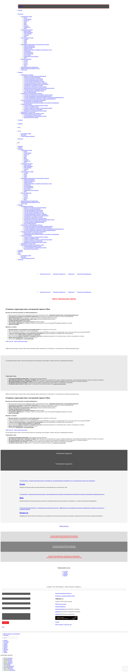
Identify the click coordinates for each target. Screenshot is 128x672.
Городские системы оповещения (32, 77)
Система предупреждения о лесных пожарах (35, 86)
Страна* (4, 606)
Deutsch (5, 647)
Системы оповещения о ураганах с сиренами (35, 82)
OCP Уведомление (28, 53)
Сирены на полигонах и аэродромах (33, 109)
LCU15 (26, 63)
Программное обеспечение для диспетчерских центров (35, 44)
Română (5, 645)
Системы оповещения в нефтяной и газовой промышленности (40, 98)
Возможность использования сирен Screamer (35, 110)
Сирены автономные (26, 104)
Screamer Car (27, 27)
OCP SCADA (27, 55)
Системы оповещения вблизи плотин (33, 80)
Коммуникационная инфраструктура (30, 68)
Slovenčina (6, 641)
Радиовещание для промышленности (33, 101)
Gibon (25, 21)
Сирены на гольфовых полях (31, 106)
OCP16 (26, 60)
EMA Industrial (27, 33)
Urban (25, 41)
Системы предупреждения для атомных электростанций (38, 94)
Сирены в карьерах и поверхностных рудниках (36, 105)
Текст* (4, 612)
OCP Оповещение (28, 52)
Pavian (25, 17)
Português (6, 649)
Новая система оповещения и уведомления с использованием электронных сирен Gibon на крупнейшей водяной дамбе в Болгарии (64, 556)
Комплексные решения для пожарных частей (32, 113)
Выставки (23, 135)
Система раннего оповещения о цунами (34, 81)
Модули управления (26, 59)
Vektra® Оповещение (29, 45)
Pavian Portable (27, 19)
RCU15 (26, 64)
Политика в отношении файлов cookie (65, 595)
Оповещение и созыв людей (28, 112)
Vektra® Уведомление (29, 47)
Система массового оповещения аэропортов (35, 89)
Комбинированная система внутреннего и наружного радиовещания (41, 102)
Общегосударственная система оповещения (35, 76)
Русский (6, 643)
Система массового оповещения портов (34, 90)
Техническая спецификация (84, 274)
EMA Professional (28, 32)
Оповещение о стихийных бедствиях (33, 85)
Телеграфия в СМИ (26, 133)
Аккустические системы (27, 37)
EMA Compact (27, 31)
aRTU (25, 28)
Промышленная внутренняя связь (29, 67)
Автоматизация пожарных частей (32, 114)
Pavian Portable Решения (30, 92)
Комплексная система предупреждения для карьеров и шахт (39, 88)
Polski (5, 651)
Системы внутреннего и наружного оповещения (33, 100)
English (5, 644)
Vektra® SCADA (28, 48)
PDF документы (59, 624)
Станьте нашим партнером (28, 136)
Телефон (4, 601)
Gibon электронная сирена (20, 341)
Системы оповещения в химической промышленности (38, 96)
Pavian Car (26, 20)
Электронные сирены (26, 16)
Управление (71, 274)
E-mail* (4, 596)
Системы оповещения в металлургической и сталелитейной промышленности (44, 97)
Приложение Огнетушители (31, 56)
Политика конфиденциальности (63, 593)
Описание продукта (45, 274)
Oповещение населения (27, 74)
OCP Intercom (27, 51)
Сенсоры (26, 35)
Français (5, 640)
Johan (25, 40)
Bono (25, 23)
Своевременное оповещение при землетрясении (36, 84)
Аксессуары (24, 69)
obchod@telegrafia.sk (60, 606)
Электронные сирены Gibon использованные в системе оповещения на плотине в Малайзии (64, 546)
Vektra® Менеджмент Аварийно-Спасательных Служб (38, 49)
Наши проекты (64, 526)
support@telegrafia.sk (60, 609)
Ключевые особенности (59, 274)
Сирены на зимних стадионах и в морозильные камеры (38, 108)
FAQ (3, 627)
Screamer (26, 25)
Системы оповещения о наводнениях (33, 78)
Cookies (57, 622)
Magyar (5, 648)
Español (5, 652)
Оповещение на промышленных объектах (31, 93)
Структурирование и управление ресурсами (35, 116)
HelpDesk (57, 611)
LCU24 (26, 61)
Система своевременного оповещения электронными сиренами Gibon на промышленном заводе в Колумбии (64, 536)
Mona (25, 24)
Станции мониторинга (27, 29)
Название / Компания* (8, 592)
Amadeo (26, 39)
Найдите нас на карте (60, 604)
